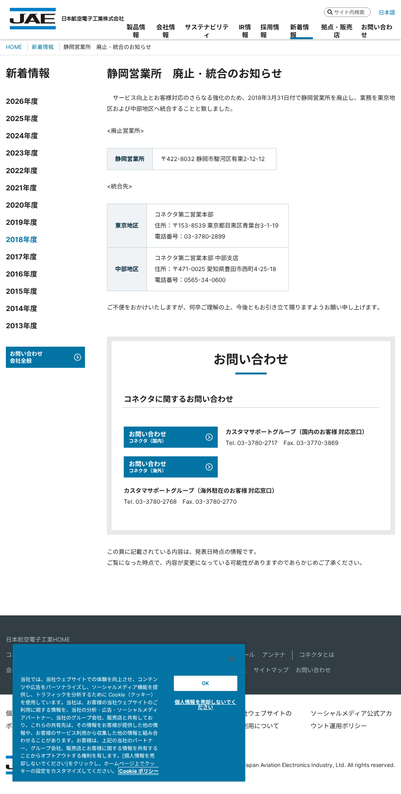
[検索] (330, 12)
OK (205, 683)
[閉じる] (231, 658)
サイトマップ (271, 670)
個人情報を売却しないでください (206, 704)
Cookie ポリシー (139, 771)
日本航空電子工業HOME (38, 639)
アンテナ (273, 654)
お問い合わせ (313, 670)
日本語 (387, 12)
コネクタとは (316, 654)
